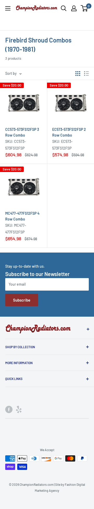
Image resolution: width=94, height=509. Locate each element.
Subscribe (21, 300)
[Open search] (64, 8)
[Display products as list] (86, 73)
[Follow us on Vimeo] (18, 409)
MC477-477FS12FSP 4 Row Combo (22, 216)
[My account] (74, 8)
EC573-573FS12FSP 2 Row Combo (69, 132)
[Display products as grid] (77, 73)
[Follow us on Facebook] (9, 409)
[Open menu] (7, 8)
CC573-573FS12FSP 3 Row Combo (22, 132)
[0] (84, 8)
